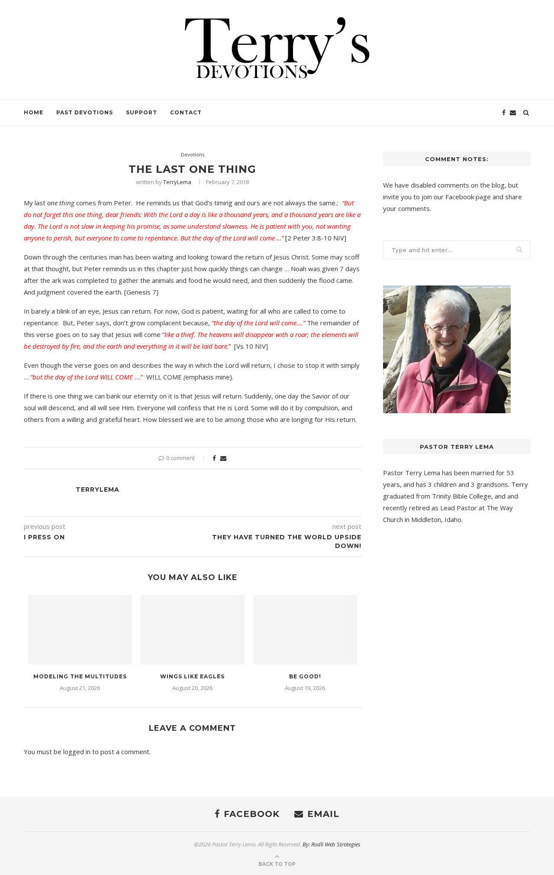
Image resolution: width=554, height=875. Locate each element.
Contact (186, 112)
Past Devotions (84, 112)
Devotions (192, 154)
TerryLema (177, 182)
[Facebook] (504, 112)
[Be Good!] (305, 629)
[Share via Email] (223, 458)
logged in (76, 751)
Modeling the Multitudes (80, 676)
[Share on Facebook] (214, 458)
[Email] (513, 112)
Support (141, 112)
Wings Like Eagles (192, 676)
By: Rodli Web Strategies (332, 844)
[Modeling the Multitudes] (80, 629)
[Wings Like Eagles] (193, 629)
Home (33, 112)
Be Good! (305, 676)
